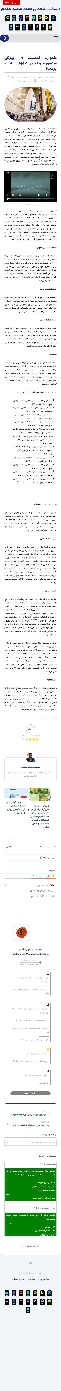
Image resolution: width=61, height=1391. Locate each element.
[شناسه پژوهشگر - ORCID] (7, 18)
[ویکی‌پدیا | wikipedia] (17, 27)
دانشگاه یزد (50, 753)
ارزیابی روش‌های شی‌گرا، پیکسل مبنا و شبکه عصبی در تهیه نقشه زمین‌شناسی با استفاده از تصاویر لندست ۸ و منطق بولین (38, 816)
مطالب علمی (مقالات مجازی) (31, 77)
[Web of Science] (20, 18)
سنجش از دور (49, 77)
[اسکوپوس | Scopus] (27, 18)
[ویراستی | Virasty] (11, 27)
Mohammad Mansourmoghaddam (32, 1279)
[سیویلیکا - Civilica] (37, 27)
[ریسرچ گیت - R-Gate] (33, 18)
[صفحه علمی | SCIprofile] (14, 18)
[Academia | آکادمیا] (43, 27)
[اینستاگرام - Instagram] (30, 27)
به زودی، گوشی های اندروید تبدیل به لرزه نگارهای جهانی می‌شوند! (15, 807)
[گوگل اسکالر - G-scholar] (53, 18)
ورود (7, 846)
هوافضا (15, 77)
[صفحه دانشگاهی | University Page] (46, 18)
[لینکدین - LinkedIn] (24, 27)
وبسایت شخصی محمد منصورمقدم (31, 8)
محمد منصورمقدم (26, 81)
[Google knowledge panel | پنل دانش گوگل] (40, 18)
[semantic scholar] (50, 27)
